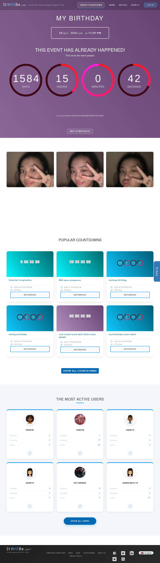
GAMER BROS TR (130, 483)
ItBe (14, 5)
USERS (78, 553)
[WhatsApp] (123, 559)
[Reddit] (114, 559)
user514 (130, 430)
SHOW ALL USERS (80, 521)
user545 (30, 430)
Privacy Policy (76, 556)
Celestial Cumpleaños (20, 280)
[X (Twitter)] (123, 553)
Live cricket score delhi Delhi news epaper (77, 335)
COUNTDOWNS (89, 553)
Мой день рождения (70, 280)
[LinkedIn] (131, 553)
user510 (30, 483)
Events (135, 5)
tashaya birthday (118, 280)
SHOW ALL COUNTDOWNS (80, 370)
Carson (80, 430)
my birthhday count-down (122, 334)
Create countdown (91, 5)
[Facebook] (114, 553)
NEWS (70, 553)
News (112, 5)
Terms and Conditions (55, 553)
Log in (150, 5)
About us (101, 553)
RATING (123, 5)
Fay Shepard (80, 483)
